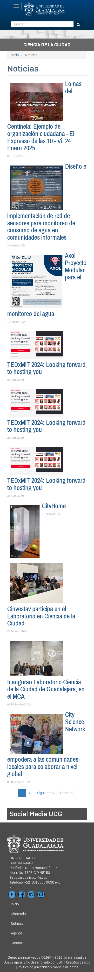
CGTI (60, 962)
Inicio (15, 55)
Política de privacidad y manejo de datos (48, 967)
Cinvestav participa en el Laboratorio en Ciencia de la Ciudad (41, 616)
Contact (17, 943)
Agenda (17, 933)
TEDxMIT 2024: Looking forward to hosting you (46, 368)
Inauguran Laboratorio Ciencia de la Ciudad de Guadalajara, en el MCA (46, 689)
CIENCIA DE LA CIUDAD (47, 44)
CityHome (54, 506)
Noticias (17, 923)
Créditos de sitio (78, 962)
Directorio (18, 914)
